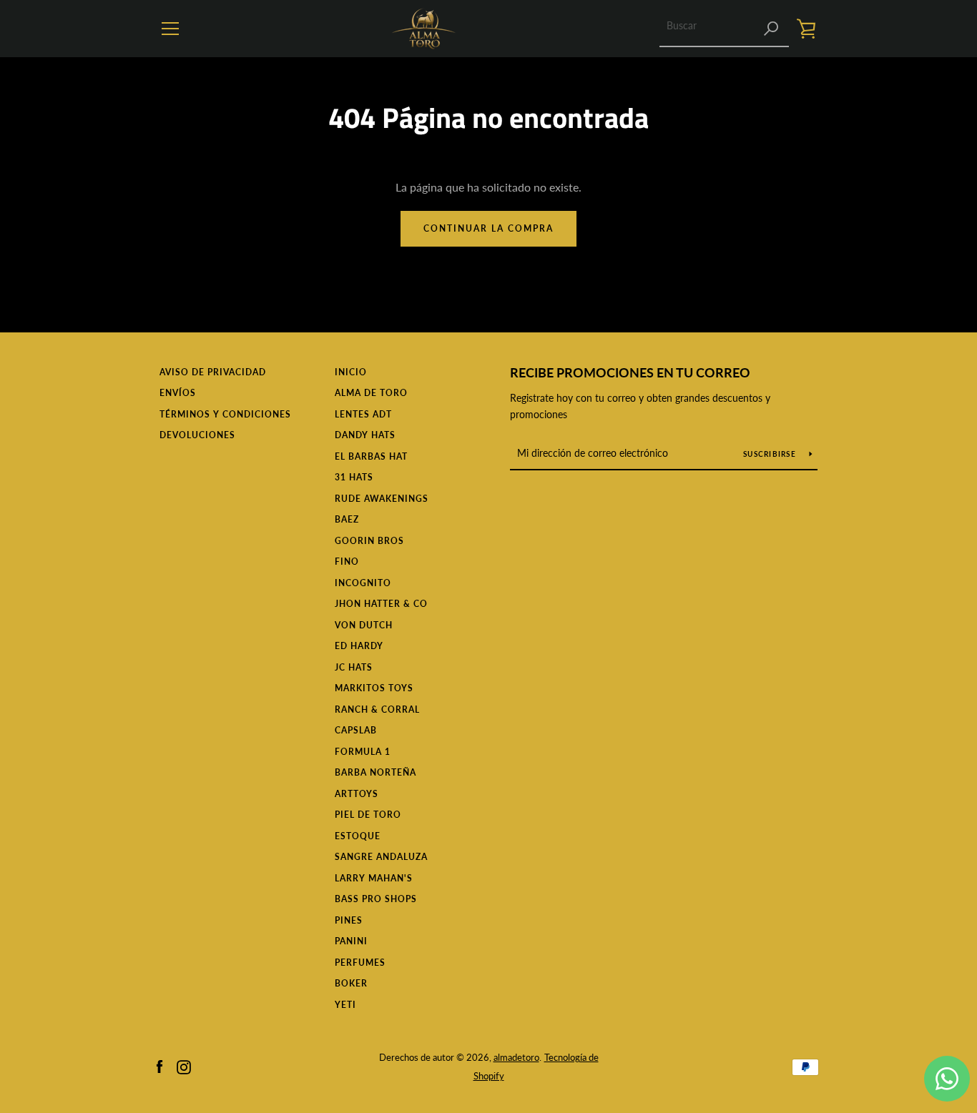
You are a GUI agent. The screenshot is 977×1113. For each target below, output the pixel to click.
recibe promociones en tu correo (630, 372)
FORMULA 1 (363, 751)
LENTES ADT (363, 414)
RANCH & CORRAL (377, 709)
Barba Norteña (375, 772)
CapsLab (356, 730)
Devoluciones (197, 435)
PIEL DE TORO (368, 814)
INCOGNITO (363, 583)
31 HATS (354, 477)
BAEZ (347, 519)
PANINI (351, 941)
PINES (349, 920)
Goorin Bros (369, 540)
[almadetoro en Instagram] (184, 1065)
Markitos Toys (374, 688)
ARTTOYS (356, 793)
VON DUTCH (364, 625)
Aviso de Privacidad (212, 372)
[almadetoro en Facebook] (159, 1065)
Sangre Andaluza (381, 856)
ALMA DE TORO (371, 392)
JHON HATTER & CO (381, 603)
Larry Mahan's (374, 878)
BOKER (351, 983)
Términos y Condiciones (225, 414)
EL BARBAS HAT (371, 456)
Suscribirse (770, 454)
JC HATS (354, 667)
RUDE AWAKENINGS (381, 498)
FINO (347, 561)
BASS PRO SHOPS (376, 899)
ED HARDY (359, 645)
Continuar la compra (488, 228)
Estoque (358, 836)
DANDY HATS (365, 435)
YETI (345, 1004)
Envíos (177, 392)
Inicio (351, 372)
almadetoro (516, 1057)
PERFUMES (360, 962)
